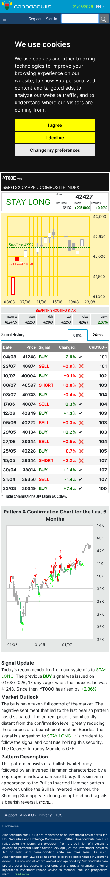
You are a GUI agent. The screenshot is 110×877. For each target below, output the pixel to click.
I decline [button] (55, 137)
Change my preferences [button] (55, 150)
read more (22, 874)
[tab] (78, 335)
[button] (102, 7)
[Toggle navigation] (6, 18)
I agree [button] (55, 125)
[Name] (103, 18)
